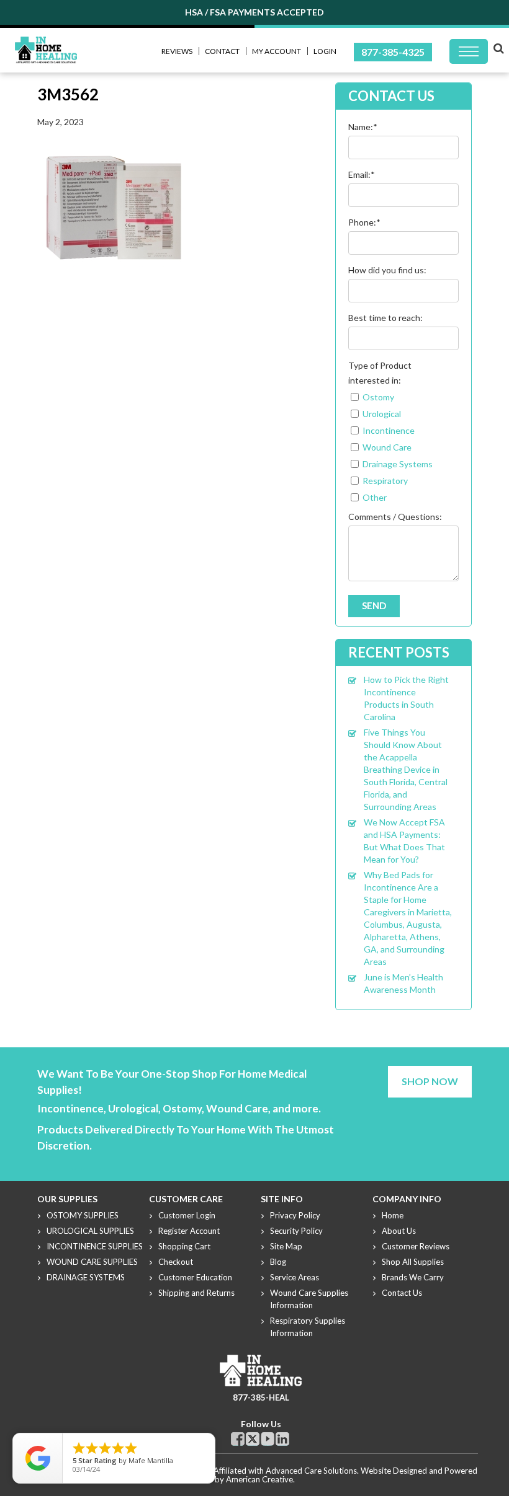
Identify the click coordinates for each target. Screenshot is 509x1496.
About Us (399, 1231)
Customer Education (195, 1277)
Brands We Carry (413, 1277)
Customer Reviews (415, 1246)
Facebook (238, 1439)
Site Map (286, 1246)
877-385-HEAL (261, 1397)
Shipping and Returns (196, 1293)
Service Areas (294, 1277)
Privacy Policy (295, 1215)
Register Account (189, 1231)
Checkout (175, 1262)
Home (392, 1215)
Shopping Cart (184, 1246)
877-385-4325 (393, 52)
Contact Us (402, 1293)
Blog (278, 1262)
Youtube (267, 1439)
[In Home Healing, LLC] (46, 43)
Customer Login (186, 1215)
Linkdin (282, 1439)
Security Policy (296, 1231)
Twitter (252, 1439)
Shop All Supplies (413, 1262)
